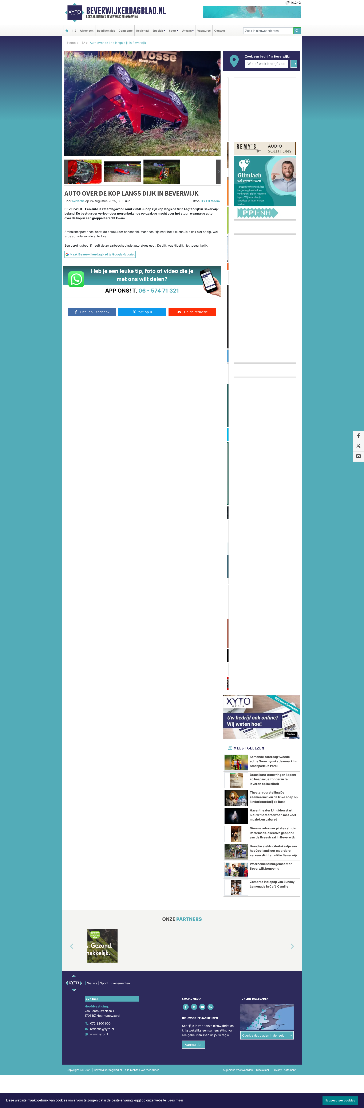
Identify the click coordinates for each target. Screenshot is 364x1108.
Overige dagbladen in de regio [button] (263, 786)
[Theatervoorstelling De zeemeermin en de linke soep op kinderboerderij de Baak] (236, 549)
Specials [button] (158, 30)
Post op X (144, 312)
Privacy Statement (284, 820)
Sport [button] (172, 30)
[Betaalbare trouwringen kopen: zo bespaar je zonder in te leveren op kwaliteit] (236, 531)
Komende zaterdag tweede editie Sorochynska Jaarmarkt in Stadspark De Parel (273, 512)
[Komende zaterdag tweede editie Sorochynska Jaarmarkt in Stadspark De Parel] (236, 513)
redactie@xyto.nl (102, 780)
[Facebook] (186, 758)
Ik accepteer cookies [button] (340, 1100)
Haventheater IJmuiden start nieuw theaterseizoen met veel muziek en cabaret (273, 565)
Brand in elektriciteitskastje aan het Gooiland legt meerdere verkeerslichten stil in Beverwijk (273, 601)
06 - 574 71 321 (158, 290)
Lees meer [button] (175, 1100)
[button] (66, 172)
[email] (358, 456)
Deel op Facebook (95, 312)
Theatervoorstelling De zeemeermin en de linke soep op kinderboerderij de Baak (274, 547)
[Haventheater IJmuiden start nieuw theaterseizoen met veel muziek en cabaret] (236, 567)
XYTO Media (210, 201)
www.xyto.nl (99, 785)
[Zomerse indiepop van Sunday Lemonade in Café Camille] (236, 638)
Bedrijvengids (106, 30)
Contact (219, 30)
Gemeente (126, 30)
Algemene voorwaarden (238, 820)
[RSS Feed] (211, 758)
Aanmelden (193, 795)
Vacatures (204, 30)
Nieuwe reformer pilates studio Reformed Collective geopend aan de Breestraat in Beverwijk (273, 583)
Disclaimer (262, 820)
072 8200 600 (100, 774)
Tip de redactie (195, 312)
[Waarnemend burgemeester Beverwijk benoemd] (236, 620)
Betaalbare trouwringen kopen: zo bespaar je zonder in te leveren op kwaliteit (273, 530)
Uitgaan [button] (187, 30)
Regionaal (142, 30)
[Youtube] (202, 758)
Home (71, 42)
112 (74, 30)
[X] (194, 758)
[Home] (66, 30)
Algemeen (87, 30)
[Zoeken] (297, 30)
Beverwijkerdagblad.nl (126, 10)
